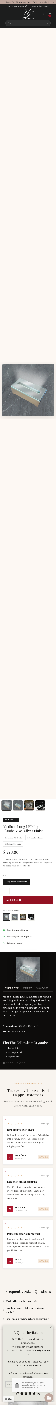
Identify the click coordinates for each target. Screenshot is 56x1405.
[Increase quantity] (20, 891)
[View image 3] (29, 805)
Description (12, 988)
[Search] (47, 23)
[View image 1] (7, 805)
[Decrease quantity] (6, 891)
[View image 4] (40, 805)
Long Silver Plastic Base (16, 881)
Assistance (42, 988)
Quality (27, 988)
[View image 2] (18, 805)
